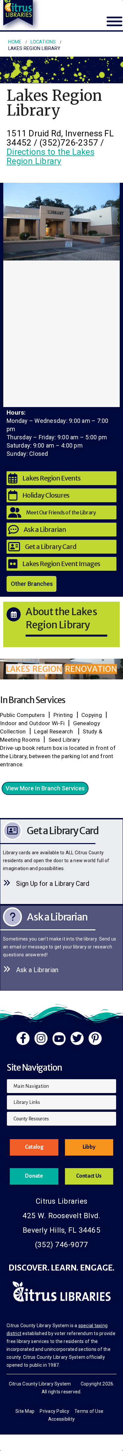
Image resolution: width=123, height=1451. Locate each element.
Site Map (24, 1411)
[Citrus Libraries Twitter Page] (77, 1038)
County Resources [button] (31, 1118)
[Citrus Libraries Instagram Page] (41, 1038)
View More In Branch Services (45, 788)
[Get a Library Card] (61, 861)
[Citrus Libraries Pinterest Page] (95, 1038)
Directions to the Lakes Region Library (50, 156)
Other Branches (32, 583)
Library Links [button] (26, 1102)
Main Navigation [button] (31, 1086)
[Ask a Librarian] (61, 948)
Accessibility (61, 1419)
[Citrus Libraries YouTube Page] (59, 1038)
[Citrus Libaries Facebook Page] (23, 1038)
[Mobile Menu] (114, 25)
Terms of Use (88, 1411)
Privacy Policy (54, 1411)
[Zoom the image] (61, 662)
